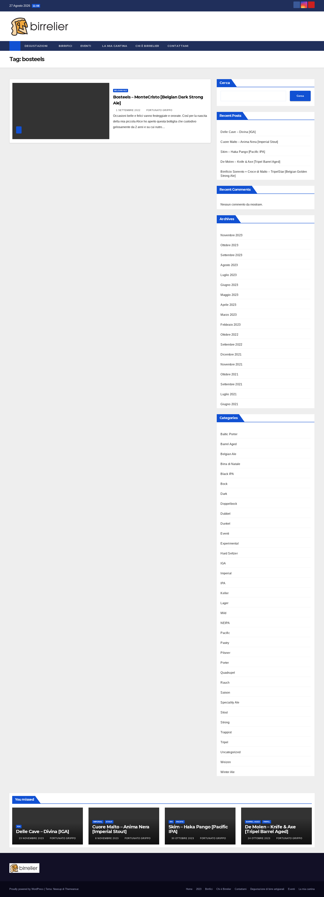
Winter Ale (227, 772)
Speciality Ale (229, 702)
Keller (224, 593)
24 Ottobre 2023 (259, 838)
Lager (224, 603)
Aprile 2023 (228, 304)
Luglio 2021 (228, 394)
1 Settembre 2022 (128, 110)
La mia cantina (114, 46)
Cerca (225, 83)
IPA (222, 583)
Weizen (225, 762)
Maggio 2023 (229, 294)
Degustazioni (37, 46)
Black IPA (227, 474)
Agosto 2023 (229, 265)
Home (189, 889)
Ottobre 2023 (229, 245)
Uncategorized (230, 752)
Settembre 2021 (231, 384)
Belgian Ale (120, 90)
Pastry (224, 642)
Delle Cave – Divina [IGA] (238, 132)
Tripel (224, 742)
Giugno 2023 (229, 284)
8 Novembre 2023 (107, 838)
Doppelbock (228, 503)
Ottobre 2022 (229, 334)
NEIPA (225, 623)
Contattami (177, 46)
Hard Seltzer (229, 553)
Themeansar (71, 889)
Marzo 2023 (228, 314)
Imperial (226, 573)
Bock (223, 483)
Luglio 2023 (228, 275)
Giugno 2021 (229, 404)
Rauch (225, 682)
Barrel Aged (228, 444)
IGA (223, 563)
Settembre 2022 (231, 344)
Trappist (226, 732)
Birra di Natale (230, 464)
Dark (223, 493)
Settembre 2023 (231, 255)
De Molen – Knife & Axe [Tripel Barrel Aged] (250, 161)
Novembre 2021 (231, 364)
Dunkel (225, 523)
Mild (223, 613)
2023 (198, 889)
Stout (224, 712)
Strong (225, 722)
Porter (224, 662)
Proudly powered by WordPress (26, 889)
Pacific (225, 632)
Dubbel (225, 513)
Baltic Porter (228, 434)
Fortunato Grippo (159, 110)
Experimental (229, 543)
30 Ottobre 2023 (183, 838)
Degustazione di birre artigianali (267, 889)
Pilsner (225, 652)
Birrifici (65, 46)
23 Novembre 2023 (32, 838)
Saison (225, 692)
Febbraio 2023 (230, 324)
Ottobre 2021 (229, 374)
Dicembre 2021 (231, 354)
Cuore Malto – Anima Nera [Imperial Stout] (249, 141)
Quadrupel (227, 672)
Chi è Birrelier (147, 46)
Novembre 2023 (231, 235)
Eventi (86, 46)
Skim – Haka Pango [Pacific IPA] (242, 151)
